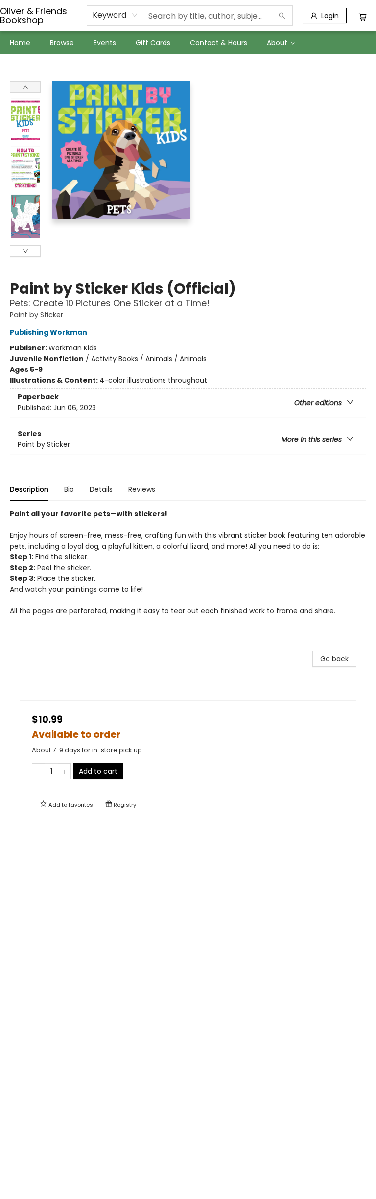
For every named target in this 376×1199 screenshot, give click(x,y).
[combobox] (115, 15)
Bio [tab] (69, 489)
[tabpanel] (188, 573)
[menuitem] (20, 42)
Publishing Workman (48, 332)
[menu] (188, 42)
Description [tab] (29, 489)
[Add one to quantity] (64, 771)
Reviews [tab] (141, 489)
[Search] (282, 15)
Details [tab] (101, 489)
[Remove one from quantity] (38, 771)
